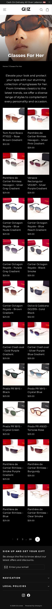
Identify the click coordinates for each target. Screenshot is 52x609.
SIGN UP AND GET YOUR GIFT (24, 551)
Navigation (12, 578)
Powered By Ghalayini (33, 606)
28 (30, 539)
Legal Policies (14, 586)
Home (5, 66)
